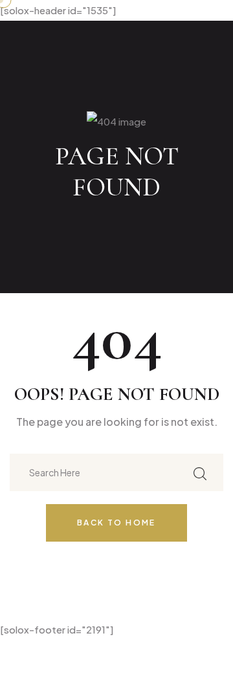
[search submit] (200, 472)
